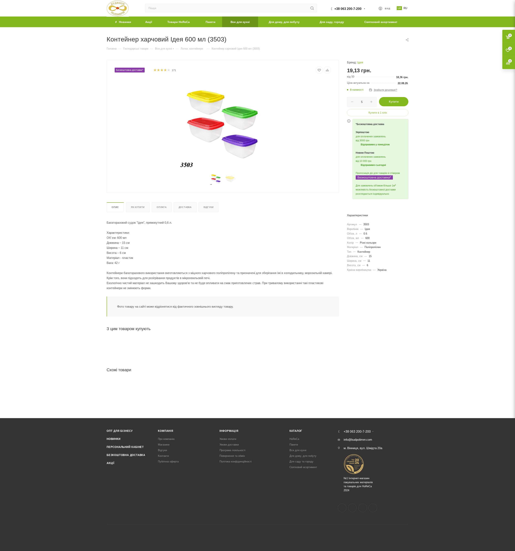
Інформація (228, 430)
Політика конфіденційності (235, 461)
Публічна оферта (168, 461)
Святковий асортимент (303, 467)
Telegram (362, 507)
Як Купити (138, 207)
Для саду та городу (301, 461)
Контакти (163, 455)
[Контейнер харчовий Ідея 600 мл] (223, 124)
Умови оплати (227, 438)
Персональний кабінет (125, 447)
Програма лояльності (232, 450)
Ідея (360, 62)
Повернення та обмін (232, 455)
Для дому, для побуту (302, 455)
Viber (373, 507)
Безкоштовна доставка (126, 455)
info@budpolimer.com (358, 439)
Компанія (165, 430)
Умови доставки (229, 444)
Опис (115, 207)
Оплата (162, 207)
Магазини (163, 444)
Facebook (342, 507)
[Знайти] (312, 8)
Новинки (114, 438)
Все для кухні (297, 450)
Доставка (185, 207)
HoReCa (294, 438)
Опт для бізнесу (120, 430)
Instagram (352, 507)
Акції (110, 463)
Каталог (295, 430)
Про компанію (166, 438)
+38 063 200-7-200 (348, 8)
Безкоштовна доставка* (129, 70)
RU (405, 8)
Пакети (293, 444)
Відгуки (209, 207)
